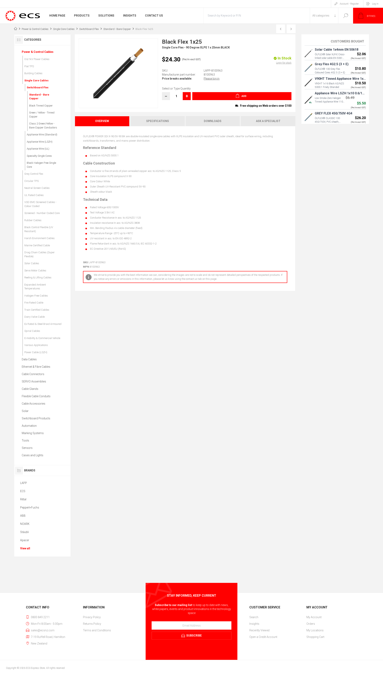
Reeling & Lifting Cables (37, 277)
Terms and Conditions (97, 630)
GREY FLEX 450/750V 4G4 (333, 113)
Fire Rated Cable (33, 302)
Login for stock (283, 62)
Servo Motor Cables (35, 270)
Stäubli (24, 532)
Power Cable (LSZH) (35, 352)
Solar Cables (31, 263)
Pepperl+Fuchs (29, 507)
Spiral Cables (32, 330)
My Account (314, 617)
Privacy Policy (92, 617)
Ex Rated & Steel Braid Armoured (42, 323)
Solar (25, 411)
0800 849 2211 (40, 617)
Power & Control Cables (37, 51)
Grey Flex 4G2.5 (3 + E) (331, 64)
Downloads (212, 121)
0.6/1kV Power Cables (36, 59)
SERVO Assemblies (34, 381)
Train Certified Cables (36, 309)
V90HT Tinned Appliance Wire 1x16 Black (345, 79)
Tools (25, 440)
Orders (310, 623)
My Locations (315, 630)
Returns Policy (92, 623)
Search (345, 16)
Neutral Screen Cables (37, 187)
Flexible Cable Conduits (36, 396)
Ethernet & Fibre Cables (36, 366)
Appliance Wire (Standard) (42, 134)
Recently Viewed (259, 630)
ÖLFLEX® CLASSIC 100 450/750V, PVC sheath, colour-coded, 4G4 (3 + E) (328, 122)
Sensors (27, 447)
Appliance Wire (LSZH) (39, 141)
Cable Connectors (33, 374)
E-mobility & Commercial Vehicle (42, 338)
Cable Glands (30, 388)
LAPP (23, 483)
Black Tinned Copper (41, 105)
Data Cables (29, 359)
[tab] (102, 121)
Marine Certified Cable (37, 245)
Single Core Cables (36, 80)
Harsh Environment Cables (39, 238)
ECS (22, 491)
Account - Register (349, 3)
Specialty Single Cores (39, 155)
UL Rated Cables (34, 195)
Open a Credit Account (263, 637)
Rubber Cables (32, 220)
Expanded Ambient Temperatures (35, 286)
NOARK (25, 523)
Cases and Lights (32, 455)
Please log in (211, 78)
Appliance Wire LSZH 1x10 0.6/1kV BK (343, 93)
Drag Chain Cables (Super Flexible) (39, 254)
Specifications (157, 121)
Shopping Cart (315, 637)
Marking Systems (33, 433)
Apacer (24, 540)
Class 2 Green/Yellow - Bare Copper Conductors (43, 125)
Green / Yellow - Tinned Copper (41, 114)
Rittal (23, 499)
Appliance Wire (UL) (38, 148)
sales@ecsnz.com (42, 630)
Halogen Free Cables (36, 295)
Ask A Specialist (268, 121)
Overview (102, 121)
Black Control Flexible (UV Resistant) (38, 229)
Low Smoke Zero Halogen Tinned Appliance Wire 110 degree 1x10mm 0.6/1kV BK (330, 102)
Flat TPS (29, 66)
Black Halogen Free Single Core (41, 164)
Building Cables (33, 73)
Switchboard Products (36, 418)
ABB (23, 515)
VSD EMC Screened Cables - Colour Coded (40, 204)
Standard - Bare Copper (39, 96)
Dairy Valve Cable (34, 316)
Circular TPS (31, 180)
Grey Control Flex (33, 173)
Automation (29, 425)
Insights (254, 623)
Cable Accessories (33, 403)
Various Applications (36, 345)
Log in (375, 3)
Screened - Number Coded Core (42, 213)
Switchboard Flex (37, 87)
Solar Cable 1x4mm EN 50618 (336, 49)
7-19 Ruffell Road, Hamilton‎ (48, 637)
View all (25, 548)
